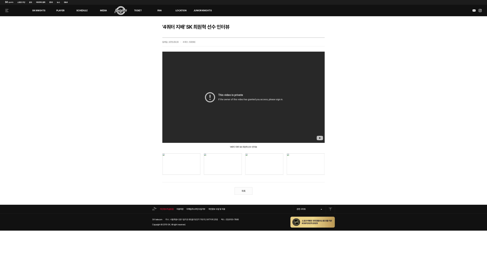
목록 (244, 191)
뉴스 (58, 2)
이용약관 (180, 209)
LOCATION (181, 10)
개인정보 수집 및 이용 (216, 209)
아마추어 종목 (40, 2)
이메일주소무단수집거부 (195, 209)
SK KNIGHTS (38, 10)
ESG (51, 2)
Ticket (138, 10)
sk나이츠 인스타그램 (480, 10)
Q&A (66, 2)
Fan (159, 10)
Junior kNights (202, 10)
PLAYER (60, 10)
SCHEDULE (82, 10)
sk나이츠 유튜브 (474, 10)
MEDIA (103, 10)
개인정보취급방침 (166, 209)
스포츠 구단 (21, 2)
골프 (30, 2)
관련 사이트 (301, 209)
